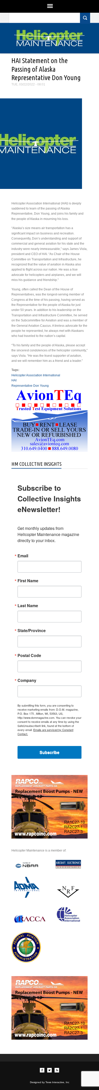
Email (23, 556)
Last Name (28, 606)
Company (27, 680)
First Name (28, 581)
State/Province (32, 631)
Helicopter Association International (35, 375)
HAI (13, 380)
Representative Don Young (30, 385)
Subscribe (49, 752)
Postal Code (29, 655)
